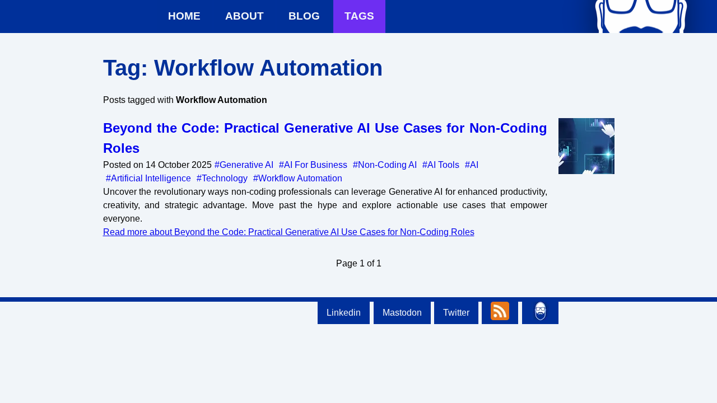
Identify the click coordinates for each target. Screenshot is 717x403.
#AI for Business (313, 165)
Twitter (456, 312)
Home (184, 16)
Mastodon (402, 312)
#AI (471, 165)
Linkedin (344, 312)
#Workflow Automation (297, 178)
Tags (359, 16)
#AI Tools (440, 165)
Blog (304, 16)
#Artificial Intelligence (148, 178)
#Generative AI (244, 165)
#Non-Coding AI (385, 165)
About (244, 16)
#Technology (222, 178)
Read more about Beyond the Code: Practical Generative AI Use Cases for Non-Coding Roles (288, 232)
